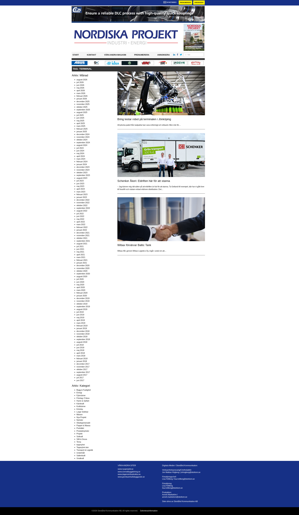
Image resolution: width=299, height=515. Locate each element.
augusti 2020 (82, 276)
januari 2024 (82, 164)
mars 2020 (81, 290)
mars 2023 (81, 192)
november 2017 (83, 367)
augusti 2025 (82, 112)
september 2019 (83, 307)
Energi (79, 393)
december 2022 (83, 200)
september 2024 (83, 143)
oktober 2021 (82, 238)
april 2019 (81, 320)
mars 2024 (81, 159)
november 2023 (83, 170)
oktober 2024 (82, 140)
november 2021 (83, 235)
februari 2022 (82, 227)
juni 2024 (80, 151)
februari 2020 (82, 293)
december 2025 (83, 102)
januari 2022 (82, 230)
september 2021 (83, 241)
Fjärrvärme (81, 395)
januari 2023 (82, 197)
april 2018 (81, 353)
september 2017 (83, 372)
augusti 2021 (82, 244)
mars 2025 (81, 126)
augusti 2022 (82, 211)
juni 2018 (80, 348)
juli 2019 (80, 312)
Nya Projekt (81, 417)
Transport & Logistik (85, 450)
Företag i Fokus (83, 398)
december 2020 (83, 266)
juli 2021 (80, 246)
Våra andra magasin (115, 55)
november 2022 (83, 203)
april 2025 (81, 123)
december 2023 (83, 167)
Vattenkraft (81, 456)
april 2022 (81, 222)
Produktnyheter (83, 431)
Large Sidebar (82, 412)
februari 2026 (82, 96)
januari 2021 (82, 263)
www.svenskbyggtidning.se (129, 472)
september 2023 (83, 175)
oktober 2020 (82, 271)
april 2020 (81, 287)
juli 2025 (80, 115)
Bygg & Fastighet (84, 390)
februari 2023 (82, 194)
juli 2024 (80, 148)
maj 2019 (80, 318)
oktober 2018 (82, 337)
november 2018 (83, 334)
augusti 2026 (82, 80)
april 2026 (81, 91)
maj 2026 (80, 88)
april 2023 (81, 189)
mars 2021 (81, 257)
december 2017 (83, 364)
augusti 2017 (82, 375)
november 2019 (83, 301)
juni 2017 (80, 380)
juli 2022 (80, 214)
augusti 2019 (82, 309)
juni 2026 (80, 85)
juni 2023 (80, 184)
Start (76, 55)
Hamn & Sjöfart (83, 401)
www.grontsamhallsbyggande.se (131, 477)
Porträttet (80, 428)
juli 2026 (80, 82)
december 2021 (83, 233)
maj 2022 (80, 219)
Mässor (80, 415)
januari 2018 (82, 361)
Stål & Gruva (82, 439)
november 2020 (83, 268)
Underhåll (81, 453)
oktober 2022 (82, 205)
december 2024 (83, 134)
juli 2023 (80, 181)
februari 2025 (82, 129)
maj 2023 (80, 186)
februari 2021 (82, 260)
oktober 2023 (82, 173)
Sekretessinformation (149, 511)
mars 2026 (81, 93)
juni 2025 (80, 118)
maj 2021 (80, 252)
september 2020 (83, 274)
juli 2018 (80, 345)
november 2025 (83, 104)
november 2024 (83, 137)
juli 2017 (80, 378)
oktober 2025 (82, 107)
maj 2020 (80, 285)
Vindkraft (80, 458)
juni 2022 (80, 216)
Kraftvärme (81, 406)
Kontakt (91, 55)
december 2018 (83, 331)
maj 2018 (80, 350)
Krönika (80, 409)
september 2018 (83, 339)
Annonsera (199, 2)
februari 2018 (82, 359)
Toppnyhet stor (83, 447)
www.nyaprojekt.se (125, 469)
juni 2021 (80, 249)
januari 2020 (82, 296)
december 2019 (83, 298)
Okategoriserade (83, 423)
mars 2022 (81, 224)
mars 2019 (81, 323)
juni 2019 (80, 315)
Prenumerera (185, 2)
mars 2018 (81, 356)
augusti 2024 (82, 145)
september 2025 (83, 110)
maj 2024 (80, 153)
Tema (79, 442)
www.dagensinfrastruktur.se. (129, 474)
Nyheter (80, 420)
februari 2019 (82, 326)
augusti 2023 (82, 178)
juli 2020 (80, 279)
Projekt (79, 434)
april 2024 (81, 156)
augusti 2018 (82, 342)
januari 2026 (82, 99)
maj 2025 (80, 121)
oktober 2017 (82, 369)
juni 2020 (80, 282)
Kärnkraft (80, 404)
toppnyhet (81, 445)
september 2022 (83, 208)
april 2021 (81, 255)
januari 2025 (82, 132)
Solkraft (80, 437)
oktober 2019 (82, 304)
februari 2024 (82, 162)
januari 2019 (82, 328)
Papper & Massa (83, 426)
